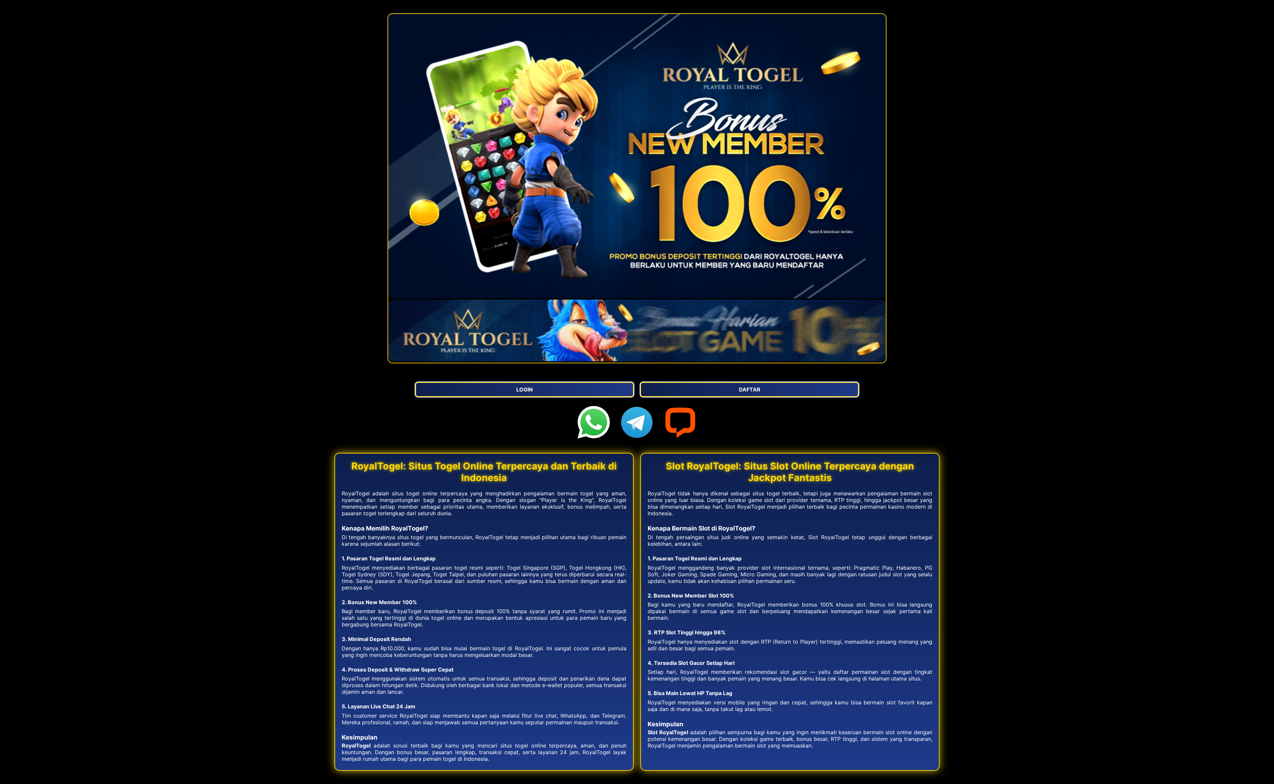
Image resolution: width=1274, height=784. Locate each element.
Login (524, 389)
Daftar (749, 389)
